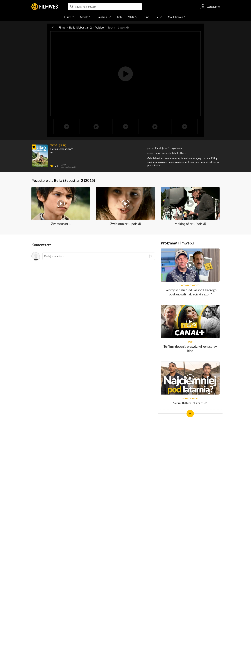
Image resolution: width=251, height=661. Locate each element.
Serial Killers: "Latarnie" (190, 403)
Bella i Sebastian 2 (80, 27)
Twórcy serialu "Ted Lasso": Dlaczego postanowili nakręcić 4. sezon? (190, 292)
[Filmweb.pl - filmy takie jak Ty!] (44, 6)
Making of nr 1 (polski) (190, 224)
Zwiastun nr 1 (61, 224)
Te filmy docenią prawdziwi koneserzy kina (190, 348)
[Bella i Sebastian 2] (40, 155)
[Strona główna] (52, 27)
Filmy (61, 27)
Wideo (99, 27)
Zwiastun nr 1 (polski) (125, 224)
